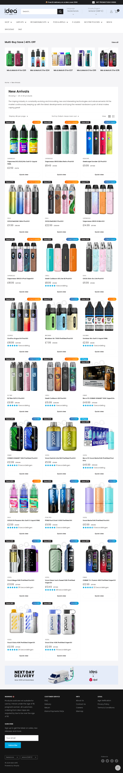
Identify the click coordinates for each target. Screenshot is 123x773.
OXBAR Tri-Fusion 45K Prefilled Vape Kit (99, 580)
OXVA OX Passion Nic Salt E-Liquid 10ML (23, 520)
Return (47, 707)
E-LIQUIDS (76, 22)
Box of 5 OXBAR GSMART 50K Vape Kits (98, 398)
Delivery (48, 704)
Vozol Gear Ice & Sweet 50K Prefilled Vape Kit (60, 581)
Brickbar (48, 335)
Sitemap (79, 711)
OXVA (9, 218)
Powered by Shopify (12, 766)
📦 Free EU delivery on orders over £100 (61, 2)
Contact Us (81, 704)
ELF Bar (9, 395)
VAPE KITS (20, 22)
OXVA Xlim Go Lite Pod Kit (93, 278)
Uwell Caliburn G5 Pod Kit (55, 398)
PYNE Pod (48, 517)
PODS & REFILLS (59, 22)
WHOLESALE (9, 29)
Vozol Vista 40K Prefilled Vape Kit (21, 642)
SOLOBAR (86, 335)
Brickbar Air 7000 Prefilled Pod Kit (59, 338)
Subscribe (12, 745)
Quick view (23, 174)
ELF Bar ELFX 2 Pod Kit (15, 398)
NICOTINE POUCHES (92, 22)
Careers (79, 707)
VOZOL (47, 455)
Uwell (47, 276)
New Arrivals (16, 82)
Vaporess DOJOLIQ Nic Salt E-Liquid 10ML (22, 162)
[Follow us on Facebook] (103, 761)
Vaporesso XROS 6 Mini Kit (94, 221)
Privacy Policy (103, 704)
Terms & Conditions (106, 707)
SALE (20, 29)
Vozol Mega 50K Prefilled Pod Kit (20, 580)
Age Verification (104, 700)
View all (115, 42)
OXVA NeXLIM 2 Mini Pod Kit (18, 221)
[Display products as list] (113, 116)
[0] (116, 11)
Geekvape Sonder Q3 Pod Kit (95, 161)
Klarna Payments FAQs (54, 711)
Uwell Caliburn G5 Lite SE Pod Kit (58, 278)
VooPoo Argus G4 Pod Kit (17, 338)
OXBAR (85, 395)
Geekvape (86, 159)
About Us (80, 700)
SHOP (7, 22)
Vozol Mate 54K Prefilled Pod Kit (96, 520)
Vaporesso (11, 159)
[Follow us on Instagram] (112, 761)
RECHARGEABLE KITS (38, 22)
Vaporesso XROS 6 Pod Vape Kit (20, 278)
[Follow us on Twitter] (107, 761)
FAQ (46, 700)
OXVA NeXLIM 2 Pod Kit (54, 221)
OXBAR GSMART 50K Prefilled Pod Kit (22, 458)
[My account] (111, 11)
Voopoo (10, 335)
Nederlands (10, 757)
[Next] (118, 58)
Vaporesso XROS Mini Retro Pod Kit (59, 161)
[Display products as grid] (109, 116)
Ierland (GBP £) (27, 757)
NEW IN (109, 22)
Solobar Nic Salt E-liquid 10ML (95, 338)
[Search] (60, 11)
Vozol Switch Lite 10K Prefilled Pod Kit (60, 458)
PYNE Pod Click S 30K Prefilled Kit (58, 520)
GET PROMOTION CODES (106, 2)
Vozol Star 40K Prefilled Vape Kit (58, 642)
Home (7, 82)
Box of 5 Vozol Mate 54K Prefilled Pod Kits (98, 459)
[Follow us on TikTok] (116, 761)
